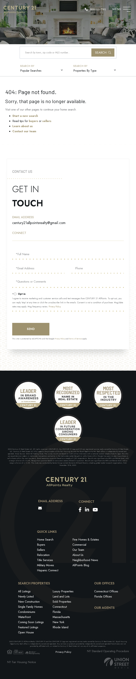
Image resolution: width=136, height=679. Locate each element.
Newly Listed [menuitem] (26, 596)
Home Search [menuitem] (45, 540)
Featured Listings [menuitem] (28, 627)
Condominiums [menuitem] (26, 612)
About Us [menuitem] (77, 555)
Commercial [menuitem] (79, 545)
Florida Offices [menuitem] (103, 596)
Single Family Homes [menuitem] (30, 607)
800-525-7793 (97, 9)
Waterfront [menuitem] (24, 617)
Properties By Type (85, 71)
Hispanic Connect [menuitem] (47, 570)
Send (31, 329)
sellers (46, 121)
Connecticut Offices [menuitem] (106, 591)
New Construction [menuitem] (29, 602)
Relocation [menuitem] (43, 555)
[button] (102, 52)
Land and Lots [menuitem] (61, 596)
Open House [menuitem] (26, 632)
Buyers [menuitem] (41, 545)
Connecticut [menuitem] (60, 607)
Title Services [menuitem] (45, 560)
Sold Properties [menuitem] (62, 602)
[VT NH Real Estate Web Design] (116, 663)
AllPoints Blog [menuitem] (80, 565)
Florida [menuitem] (57, 612)
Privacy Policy (55, 306)
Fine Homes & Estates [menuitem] (85, 540)
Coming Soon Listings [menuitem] (31, 622)
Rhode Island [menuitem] (60, 627)
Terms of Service (75, 338)
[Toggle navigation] (126, 8)
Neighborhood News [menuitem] (85, 560)
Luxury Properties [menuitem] (63, 591)
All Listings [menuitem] (24, 591)
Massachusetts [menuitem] (61, 617)
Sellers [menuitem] (41, 550)
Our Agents (104, 608)
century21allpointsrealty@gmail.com (39, 222)
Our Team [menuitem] (78, 550)
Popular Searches (30, 71)
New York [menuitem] (58, 622)
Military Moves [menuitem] (45, 565)
